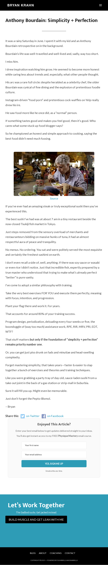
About (42, 553)
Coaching (56, 553)
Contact (70, 553)
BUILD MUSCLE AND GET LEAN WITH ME (36, 519)
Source (54, 198)
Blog (33, 553)
